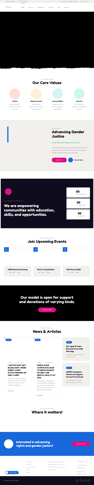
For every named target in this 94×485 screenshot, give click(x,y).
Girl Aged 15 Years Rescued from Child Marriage (74, 348)
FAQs (28, 472)
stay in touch (81, 444)
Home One (29, 462)
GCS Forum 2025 (73, 269)
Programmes (40, 7)
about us (59, 160)
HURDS (10, 362)
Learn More (12, 57)
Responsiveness (36, 101)
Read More (11, 391)
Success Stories (31, 467)
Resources (51, 7)
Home (22, 7)
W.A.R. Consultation (46, 269)
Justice (14, 101)
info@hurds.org (84, 1)
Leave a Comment (19, 362)
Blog (59, 7)
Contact (66, 7)
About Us (30, 7)
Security (79, 101)
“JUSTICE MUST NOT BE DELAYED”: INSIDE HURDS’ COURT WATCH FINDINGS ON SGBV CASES (17, 370)
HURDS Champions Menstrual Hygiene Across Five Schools (74, 374)
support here (47, 309)
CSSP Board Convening (18, 269)
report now (13, 472)
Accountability (57, 101)
